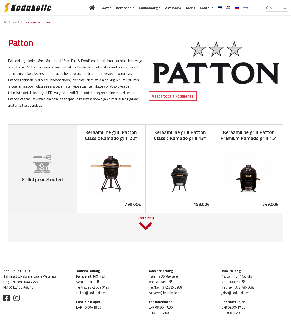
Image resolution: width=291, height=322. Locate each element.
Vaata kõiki (145, 218)
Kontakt (206, 7)
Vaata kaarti (85, 281)
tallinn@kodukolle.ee (91, 292)
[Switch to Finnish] (245, 8)
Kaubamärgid (150, 7)
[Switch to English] (228, 8)
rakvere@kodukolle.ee (165, 292)
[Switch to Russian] (237, 8)
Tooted (106, 7)
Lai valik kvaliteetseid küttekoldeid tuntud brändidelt (92, 8)
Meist (190, 7)
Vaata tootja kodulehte (173, 96)
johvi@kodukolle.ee (236, 292)
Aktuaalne (173, 7)
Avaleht (14, 22)
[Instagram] (16, 297)
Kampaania (125, 7)
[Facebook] (6, 297)
